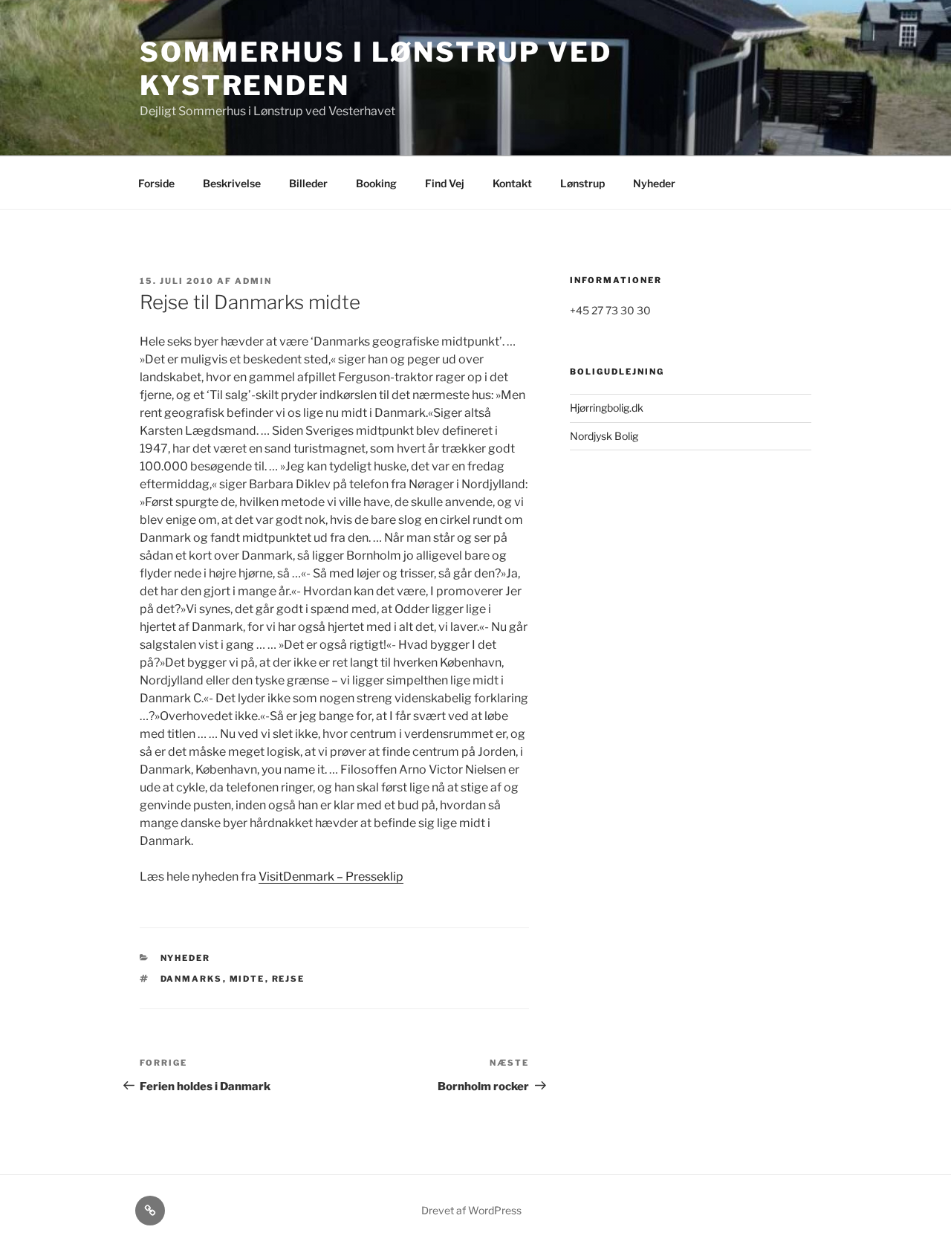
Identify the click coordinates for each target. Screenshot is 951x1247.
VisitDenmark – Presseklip (331, 876)
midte (247, 979)
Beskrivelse (232, 183)
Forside (156, 183)
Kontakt (512, 183)
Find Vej (444, 183)
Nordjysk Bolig (604, 436)
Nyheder (654, 183)
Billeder (308, 183)
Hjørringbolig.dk (606, 407)
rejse (288, 979)
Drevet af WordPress (471, 1210)
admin (253, 281)
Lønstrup (582, 183)
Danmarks (191, 979)
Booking (376, 183)
